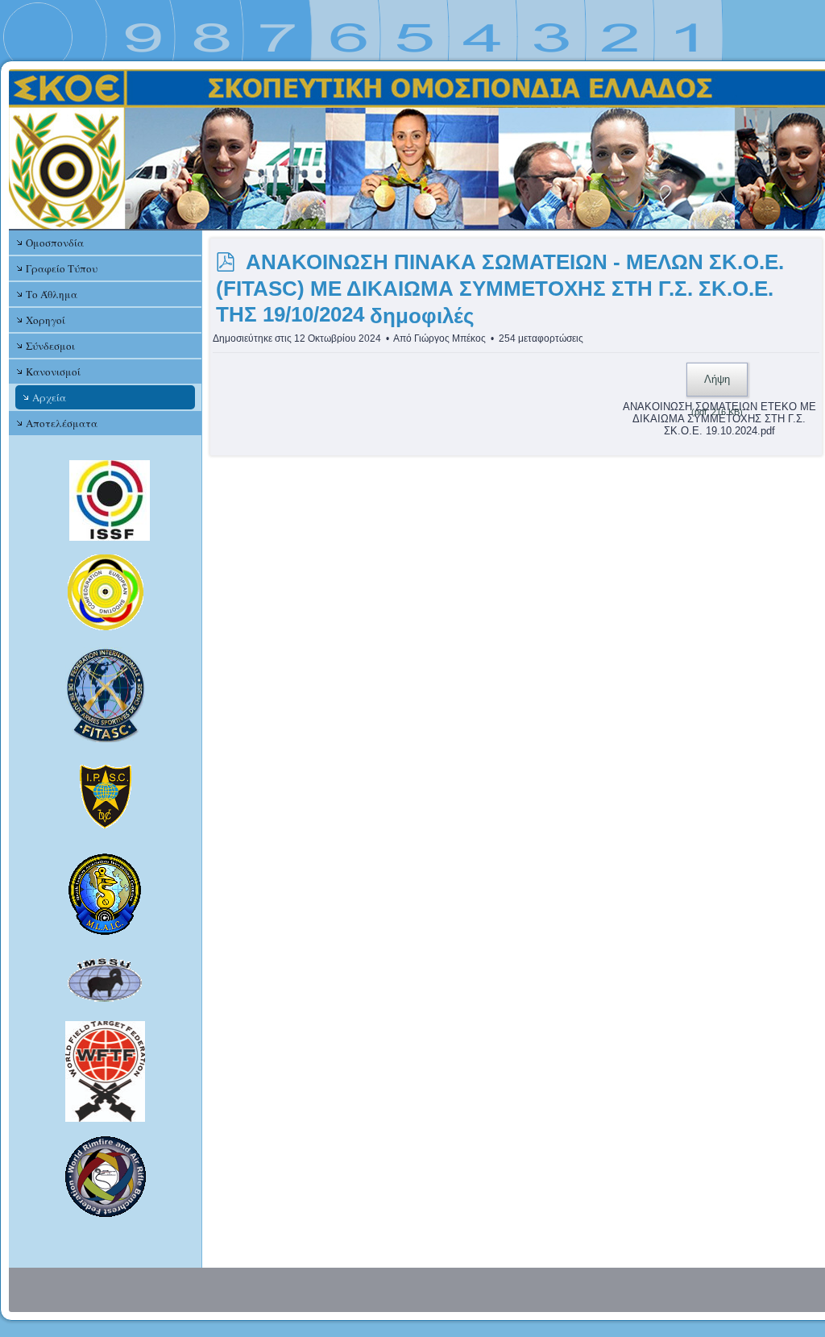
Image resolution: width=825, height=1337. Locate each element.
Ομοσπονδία (55, 242)
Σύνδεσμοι (50, 345)
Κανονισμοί (53, 371)
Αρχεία (49, 397)
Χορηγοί (45, 320)
